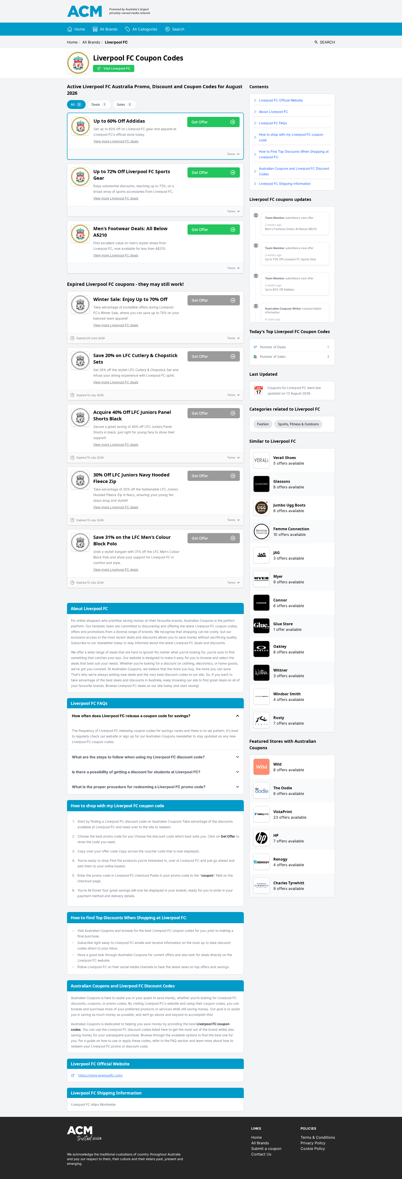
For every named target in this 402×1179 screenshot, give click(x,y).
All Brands (91, 42)
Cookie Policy (313, 1148)
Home (72, 42)
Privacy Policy (313, 1143)
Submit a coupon (266, 1148)
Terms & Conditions (318, 1137)
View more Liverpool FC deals (116, 141)
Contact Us (261, 1154)
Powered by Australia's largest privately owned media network (129, 11)
